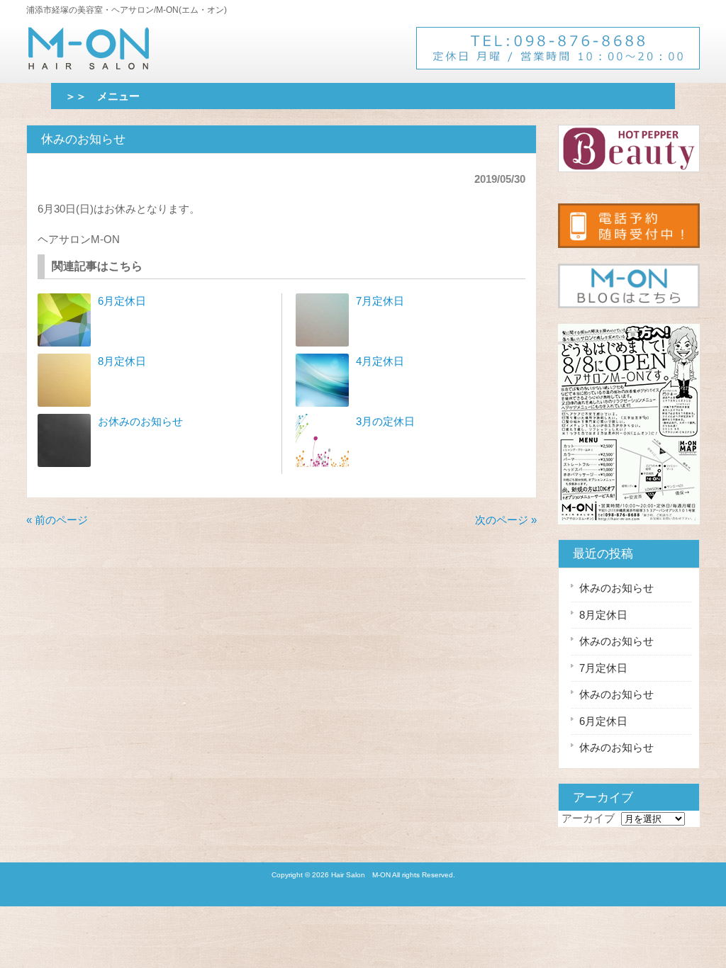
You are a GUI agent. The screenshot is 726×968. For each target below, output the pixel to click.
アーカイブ (588, 818)
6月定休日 (122, 301)
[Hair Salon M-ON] (88, 63)
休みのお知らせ (616, 588)
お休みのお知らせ (140, 421)
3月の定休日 (385, 421)
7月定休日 (380, 301)
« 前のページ (57, 520)
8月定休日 (122, 361)
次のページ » (506, 520)
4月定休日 (380, 361)
